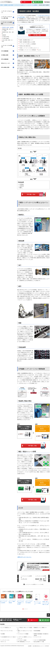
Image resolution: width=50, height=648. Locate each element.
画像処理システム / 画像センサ (40, 627)
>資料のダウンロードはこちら (24, 557)
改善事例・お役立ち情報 (8, 5)
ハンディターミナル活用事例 (32, 5)
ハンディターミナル (5, 640)
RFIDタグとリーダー (5, 63)
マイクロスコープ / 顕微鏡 (23, 633)
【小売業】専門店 (5, 36)
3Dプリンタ (3, 641)
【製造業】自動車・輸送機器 (8, 27)
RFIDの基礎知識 (4, 59)
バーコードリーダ (37, 636)
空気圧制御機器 (37, 630)
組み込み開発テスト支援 (39, 641)
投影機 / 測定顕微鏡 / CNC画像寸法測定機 (41, 634)
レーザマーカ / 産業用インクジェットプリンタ (25, 637)
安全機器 (3, 633)
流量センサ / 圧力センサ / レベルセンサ (25, 631)
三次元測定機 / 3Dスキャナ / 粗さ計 (8, 636)
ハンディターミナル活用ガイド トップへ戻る (34, 584)
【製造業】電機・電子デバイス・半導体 (8, 30)
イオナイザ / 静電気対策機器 (40, 640)
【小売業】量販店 (5, 38)
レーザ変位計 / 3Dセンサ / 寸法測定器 (25, 628)
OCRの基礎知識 (4, 51)
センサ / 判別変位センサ (6, 627)
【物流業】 (4, 35)
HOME (1, 5)
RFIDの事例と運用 (5, 67)
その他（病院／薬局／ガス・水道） (8, 41)
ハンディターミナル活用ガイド (19, 5)
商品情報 (2, 624)
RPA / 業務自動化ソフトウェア (24, 641)
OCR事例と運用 (4, 55)
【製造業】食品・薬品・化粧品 (8, 33)
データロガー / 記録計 (22, 640)
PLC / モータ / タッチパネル (7, 630)
